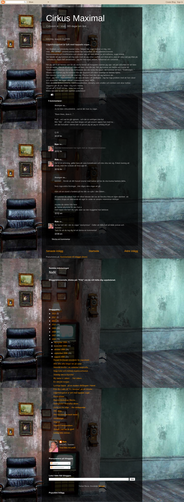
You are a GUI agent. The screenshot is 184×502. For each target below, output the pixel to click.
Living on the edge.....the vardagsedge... (70, 407)
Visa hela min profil (67, 448)
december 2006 (61, 342)
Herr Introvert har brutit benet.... (66, 415)
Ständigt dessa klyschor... (64, 375)
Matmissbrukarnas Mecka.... (65, 400)
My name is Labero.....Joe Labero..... (68, 378)
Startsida (94, 251)
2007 (54, 335)
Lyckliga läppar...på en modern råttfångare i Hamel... (75, 386)
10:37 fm (58, 136)
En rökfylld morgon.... (62, 382)
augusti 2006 (59, 357)
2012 (54, 317)
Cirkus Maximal (75, 18)
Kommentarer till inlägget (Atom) (73, 257)
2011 (54, 321)
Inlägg (55, 463)
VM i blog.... (58, 411)
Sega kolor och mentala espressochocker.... (71, 371)
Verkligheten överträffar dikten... (66, 404)
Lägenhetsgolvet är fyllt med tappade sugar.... (72, 393)
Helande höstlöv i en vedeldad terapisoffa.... (71, 367)
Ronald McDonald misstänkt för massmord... (72, 360)
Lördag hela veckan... (62, 433)
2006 (54, 339)
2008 (54, 332)
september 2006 (61, 353)
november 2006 (61, 346)
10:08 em (58, 234)
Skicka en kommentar (61, 239)
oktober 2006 (60, 349)
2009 (54, 328)
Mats (57, 144)
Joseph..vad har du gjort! (63, 429)
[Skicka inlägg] (52, 95)
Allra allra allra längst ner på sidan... (68, 364)
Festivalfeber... (59, 396)
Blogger (102, 486)
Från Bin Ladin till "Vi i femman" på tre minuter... (73, 389)
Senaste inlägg (54, 251)
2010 (54, 324)
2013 (54, 314)
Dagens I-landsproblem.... (64, 425)
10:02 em (58, 213)
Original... (57, 422)
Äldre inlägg (131, 251)
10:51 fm (58, 151)
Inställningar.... (59, 418)
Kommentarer (58, 467)
